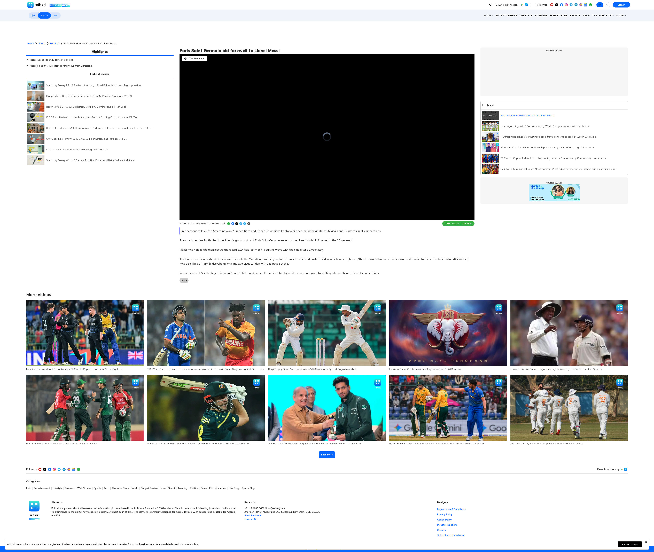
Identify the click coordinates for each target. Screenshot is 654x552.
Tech (586, 15)
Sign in (621, 4)
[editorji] (34, 506)
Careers (441, 530)
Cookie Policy (444, 519)
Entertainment (506, 15)
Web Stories (558, 15)
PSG (184, 280)
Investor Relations (447, 524)
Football (54, 43)
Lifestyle (526, 15)
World (134, 488)
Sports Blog (248, 488)
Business (541, 15)
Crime (204, 488)
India (28, 488)
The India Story (603, 15)
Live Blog (234, 488)
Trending (183, 488)
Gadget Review (149, 488)
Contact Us (250, 519)
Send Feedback (252, 515)
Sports (575, 15)
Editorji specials (217, 488)
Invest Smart (168, 488)
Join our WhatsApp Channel (456, 223)
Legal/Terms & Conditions (451, 509)
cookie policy (191, 544)
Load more (327, 454)
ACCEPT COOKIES (629, 544)
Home (30, 43)
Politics (194, 488)
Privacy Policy (445, 514)
